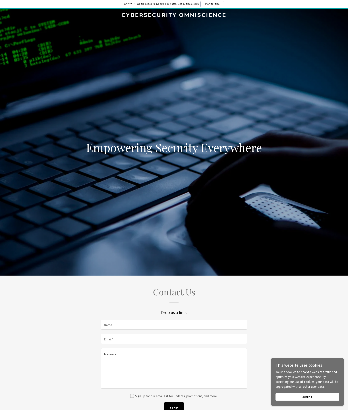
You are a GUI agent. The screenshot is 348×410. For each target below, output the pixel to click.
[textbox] (174, 325)
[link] (174, 16)
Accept (307, 397)
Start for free (212, 4)
